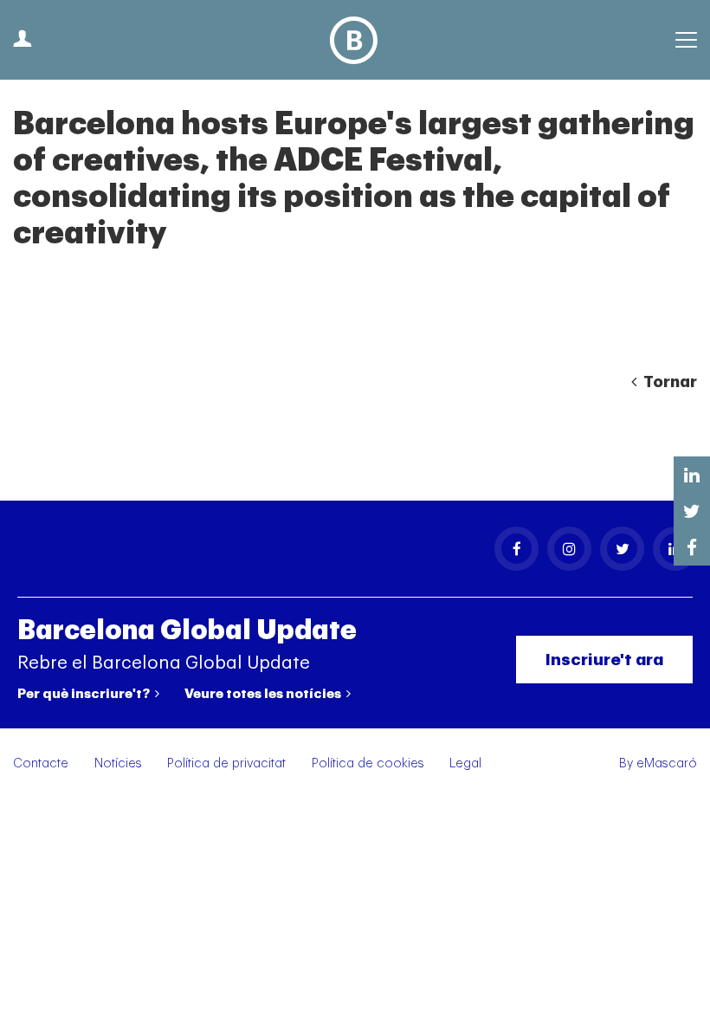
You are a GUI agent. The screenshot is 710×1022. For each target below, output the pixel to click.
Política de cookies (368, 763)
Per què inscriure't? (84, 694)
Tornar (668, 382)
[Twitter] (622, 549)
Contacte (40, 763)
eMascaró (666, 763)
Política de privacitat (226, 763)
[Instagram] (569, 549)
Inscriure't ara (604, 659)
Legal (465, 763)
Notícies (118, 763)
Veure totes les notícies (264, 694)
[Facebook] (516, 549)
